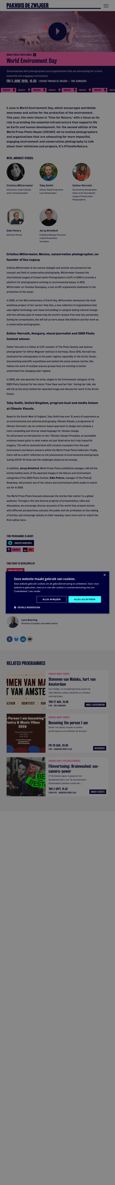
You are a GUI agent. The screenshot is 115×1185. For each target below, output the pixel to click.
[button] (27, 607)
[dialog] (57, 592)
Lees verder (34, 591)
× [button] (104, 575)
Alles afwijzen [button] (52, 599)
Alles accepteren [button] (84, 599)
